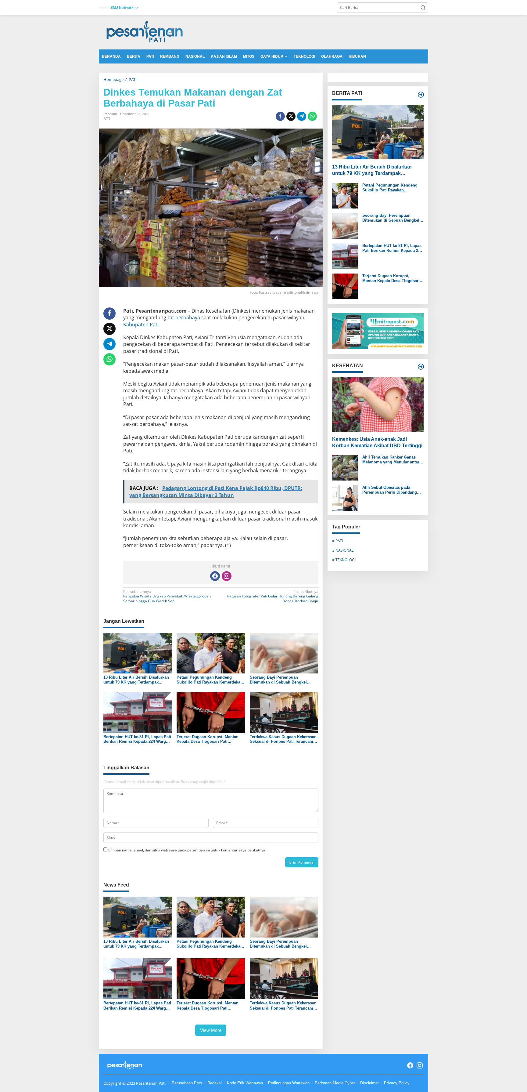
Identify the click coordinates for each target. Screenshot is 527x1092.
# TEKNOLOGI (344, 559)
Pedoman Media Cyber (335, 1083)
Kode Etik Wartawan (245, 1083)
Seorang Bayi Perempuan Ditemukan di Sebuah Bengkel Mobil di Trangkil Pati (278, 679)
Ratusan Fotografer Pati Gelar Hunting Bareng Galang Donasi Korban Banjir (272, 596)
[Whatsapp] (312, 116)
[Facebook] (215, 576)
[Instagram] (226, 576)
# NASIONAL (342, 550)
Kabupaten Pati (141, 324)
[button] (423, 7)
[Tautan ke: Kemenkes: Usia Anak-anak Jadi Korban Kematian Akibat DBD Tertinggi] (378, 404)
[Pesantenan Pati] (145, 31)
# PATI (337, 540)
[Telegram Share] (301, 116)
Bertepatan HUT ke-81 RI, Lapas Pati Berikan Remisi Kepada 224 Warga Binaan (137, 739)
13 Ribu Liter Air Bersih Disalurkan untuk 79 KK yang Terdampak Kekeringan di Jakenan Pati (136, 679)
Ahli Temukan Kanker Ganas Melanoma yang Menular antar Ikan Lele (390, 459)
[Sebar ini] (280, 116)
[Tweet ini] (291, 116)
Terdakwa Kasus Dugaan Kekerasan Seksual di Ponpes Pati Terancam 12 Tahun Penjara (283, 739)
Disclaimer (369, 1083)
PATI (106, 118)
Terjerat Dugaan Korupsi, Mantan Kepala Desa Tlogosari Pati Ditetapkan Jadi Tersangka (207, 739)
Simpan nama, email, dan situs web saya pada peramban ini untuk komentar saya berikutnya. (187, 850)
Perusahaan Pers (187, 1083)
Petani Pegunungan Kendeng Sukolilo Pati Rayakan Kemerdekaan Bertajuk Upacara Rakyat (211, 679)
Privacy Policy (397, 1083)
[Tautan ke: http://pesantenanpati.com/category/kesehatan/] (421, 366)
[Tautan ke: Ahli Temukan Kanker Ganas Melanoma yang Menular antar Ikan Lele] (345, 467)
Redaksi (214, 1083)
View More (210, 1030)
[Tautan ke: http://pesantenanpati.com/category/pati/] (421, 94)
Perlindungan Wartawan (289, 1083)
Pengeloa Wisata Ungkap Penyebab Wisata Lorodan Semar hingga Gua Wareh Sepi (167, 596)
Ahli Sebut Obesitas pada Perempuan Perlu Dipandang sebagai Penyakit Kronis (389, 490)
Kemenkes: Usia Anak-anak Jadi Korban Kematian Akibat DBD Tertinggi (377, 442)
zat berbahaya (183, 317)
